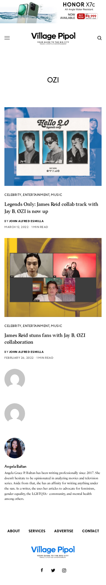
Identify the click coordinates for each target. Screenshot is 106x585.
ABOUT (13, 531)
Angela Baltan (15, 466)
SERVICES (37, 531)
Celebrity (12, 195)
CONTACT (90, 531)
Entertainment (36, 195)
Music (56, 195)
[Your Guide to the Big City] (53, 38)
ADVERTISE (63, 531)
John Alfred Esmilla (26, 221)
